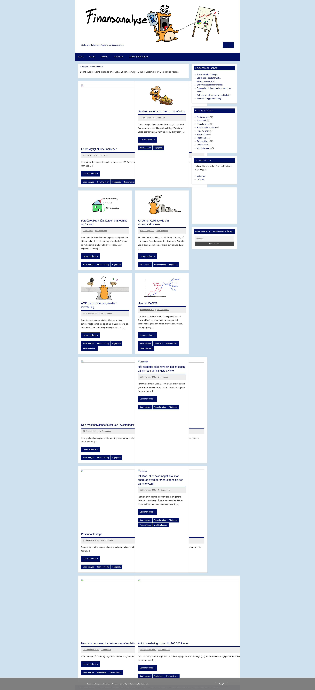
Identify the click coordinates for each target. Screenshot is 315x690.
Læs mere (144, 684)
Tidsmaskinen (129, 182)
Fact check (101, 672)
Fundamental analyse (206, 127)
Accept (221, 684)
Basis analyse (88, 182)
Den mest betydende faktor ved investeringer (107, 424)
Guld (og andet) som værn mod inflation (161, 111)
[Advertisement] (214, 205)
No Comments (102, 155)
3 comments (163, 377)
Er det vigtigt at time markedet (99, 149)
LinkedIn (200, 179)
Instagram (201, 176)
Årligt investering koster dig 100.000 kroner (163, 643)
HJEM (80, 57)
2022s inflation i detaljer (207, 74)
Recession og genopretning (209, 99)
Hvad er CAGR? (147, 303)
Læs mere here (89, 174)
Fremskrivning (103, 264)
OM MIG (104, 57)
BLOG (92, 57)
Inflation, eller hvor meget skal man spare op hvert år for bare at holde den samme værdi (160, 480)
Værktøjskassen (89, 348)
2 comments (106, 650)
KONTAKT (118, 57)
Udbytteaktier (202, 145)
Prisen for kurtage (91, 534)
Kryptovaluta (202, 134)
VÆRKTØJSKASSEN (138, 57)
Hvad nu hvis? (103, 182)
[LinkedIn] (231, 45)
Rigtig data (116, 182)
